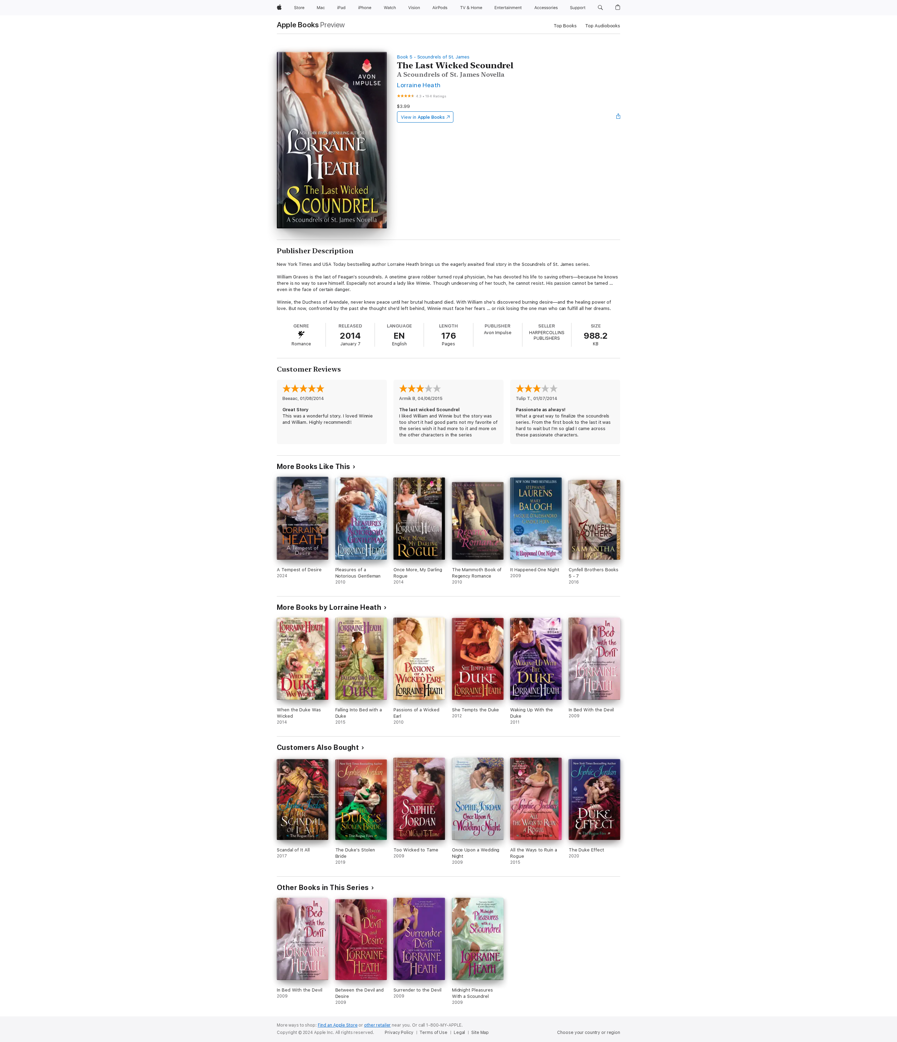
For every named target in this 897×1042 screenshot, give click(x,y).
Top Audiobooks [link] (602, 25)
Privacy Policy (399, 1032)
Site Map (480, 1032)
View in (423, 117)
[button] (600, 7)
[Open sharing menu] (618, 117)
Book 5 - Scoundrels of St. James (433, 57)
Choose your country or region (588, 1032)
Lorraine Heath (419, 85)
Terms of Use (433, 1032)
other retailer (377, 1025)
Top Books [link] (565, 25)
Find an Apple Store (338, 1025)
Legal (459, 1032)
